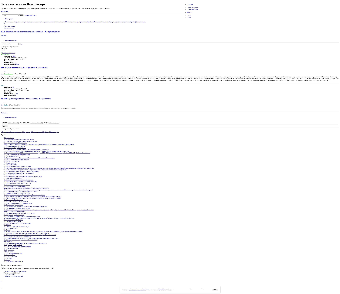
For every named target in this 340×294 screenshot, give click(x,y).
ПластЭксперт (5, 54)
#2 (1, 105)
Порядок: (46, 122)
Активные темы (9, 28)
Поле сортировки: (24, 122)
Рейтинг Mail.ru (161, 288)
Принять (215, 289)
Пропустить (4, 11)
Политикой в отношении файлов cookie (137, 289)
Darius (2, 85)
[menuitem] (193, 7)
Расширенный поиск (30, 15)
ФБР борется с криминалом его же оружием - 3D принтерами (30, 32)
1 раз (16, 93)
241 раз (17, 64)
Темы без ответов (9, 26)
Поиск (21, 15)
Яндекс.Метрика (145, 288)
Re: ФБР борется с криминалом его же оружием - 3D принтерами (26, 99)
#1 (1, 74)
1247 (13, 56)
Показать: (5, 122)
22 (13, 87)
